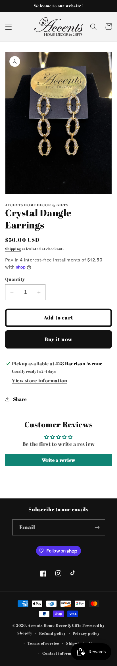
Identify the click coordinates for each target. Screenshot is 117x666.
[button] (8, 26)
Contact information (62, 653)
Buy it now (58, 339)
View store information (39, 380)
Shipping (13, 248)
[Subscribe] (97, 527)
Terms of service (43, 643)
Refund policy (52, 633)
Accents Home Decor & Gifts (55, 625)
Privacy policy (86, 633)
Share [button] (20, 399)
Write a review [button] (58, 460)
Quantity (15, 279)
